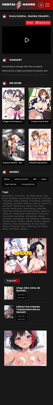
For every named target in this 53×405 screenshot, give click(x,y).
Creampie (7, 201)
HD (4, 206)
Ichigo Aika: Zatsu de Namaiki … (28, 289)
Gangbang (8, 203)
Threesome (31, 226)
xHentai (23, 229)
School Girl (15, 226)
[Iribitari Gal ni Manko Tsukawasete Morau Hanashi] (8, 311)
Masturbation (19, 219)
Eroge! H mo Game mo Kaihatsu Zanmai (21, 121)
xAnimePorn (14, 229)
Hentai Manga (29, 208)
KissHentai (7, 219)
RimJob (35, 224)
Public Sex (7, 224)
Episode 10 (22, 297)
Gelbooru (28, 203)
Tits (38, 226)
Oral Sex (37, 221)
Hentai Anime (19, 206)
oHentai (29, 221)
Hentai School (21, 179)
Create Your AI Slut (39, 121)
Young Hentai (27, 184)
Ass (27, 196)
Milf (34, 179)
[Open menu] (47, 5)
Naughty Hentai (9, 221)
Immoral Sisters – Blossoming (16, 162)
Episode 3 (21, 319)
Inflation (41, 216)
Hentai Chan (31, 206)
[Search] (41, 5)
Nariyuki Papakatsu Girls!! (41, 162)
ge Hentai (18, 203)
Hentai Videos (31, 213)
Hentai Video (18, 213)
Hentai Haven (16, 208)
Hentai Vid (7, 213)
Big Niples (13, 198)
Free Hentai (45, 201)
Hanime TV (46, 203)
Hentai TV (45, 211)
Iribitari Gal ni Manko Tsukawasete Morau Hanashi (28, 309)
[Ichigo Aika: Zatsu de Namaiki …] (8, 293)
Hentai (9, 206)
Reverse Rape (24, 224)
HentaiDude (8, 216)
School (6, 226)
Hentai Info (44, 22)
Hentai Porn (7, 211)
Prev (30, 22)
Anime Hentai (8, 196)
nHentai (21, 221)
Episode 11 (22, 294)
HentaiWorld (31, 216)
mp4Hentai (45, 219)
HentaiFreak (19, 216)
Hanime (36, 203)
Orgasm (45, 221)
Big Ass (40, 196)
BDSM (7, 179)
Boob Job (36, 198)
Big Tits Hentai (25, 198)
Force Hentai (34, 201)
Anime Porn (20, 196)
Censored (46, 198)
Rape (43, 179)
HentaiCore (43, 213)
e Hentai (16, 201)
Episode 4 (21, 316)
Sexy (23, 226)
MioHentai (34, 219)
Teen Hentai (10, 184)
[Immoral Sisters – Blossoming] (13, 144)
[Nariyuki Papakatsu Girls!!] (40, 144)
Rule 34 (43, 224)
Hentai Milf (41, 208)
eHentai (24, 201)
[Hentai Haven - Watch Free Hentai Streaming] (18, 4)
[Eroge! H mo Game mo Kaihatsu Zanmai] (13, 103)
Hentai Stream (33, 211)
